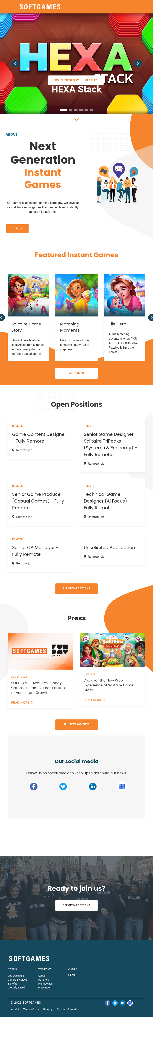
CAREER (12, 969)
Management (46, 983)
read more (20, 702)
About (12, 134)
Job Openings (16, 975)
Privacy (47, 1009)
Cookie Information (68, 1009)
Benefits (12, 983)
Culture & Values (17, 979)
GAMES (72, 969)
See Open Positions (76, 905)
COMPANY (44, 969)
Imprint (14, 1009)
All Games (76, 373)
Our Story (43, 979)
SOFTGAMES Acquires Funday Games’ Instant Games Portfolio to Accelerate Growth (39, 688)
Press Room (45, 987)
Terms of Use (31, 1009)
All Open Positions (76, 588)
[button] (15, 63)
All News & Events (76, 724)
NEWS (72, 975)
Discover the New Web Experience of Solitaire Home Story (108, 685)
